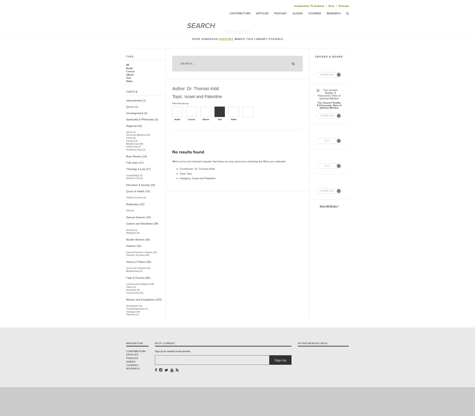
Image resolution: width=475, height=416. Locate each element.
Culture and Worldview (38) (142, 223)
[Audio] (177, 112)
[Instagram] (160, 370)
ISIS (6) (130, 210)
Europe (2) (131, 141)
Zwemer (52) (133, 246)
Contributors (136, 351)
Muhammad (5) (134, 271)
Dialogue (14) (133, 312)
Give (331, 6)
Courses (314, 13)
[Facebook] (156, 370)
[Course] (191, 112)
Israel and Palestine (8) (138, 268)
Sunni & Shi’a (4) (134, 293)
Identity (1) (131, 230)
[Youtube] (171, 370)
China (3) (131, 138)
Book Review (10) (136, 156)
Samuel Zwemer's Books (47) (141, 252)
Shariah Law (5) (134, 178)
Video (129, 81)
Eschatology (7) (134, 175)
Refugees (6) (133, 233)
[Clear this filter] (248, 112)
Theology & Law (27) (138, 169)
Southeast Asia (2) (135, 149)
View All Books (329, 206)
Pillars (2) (131, 287)
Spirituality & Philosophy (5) (142, 119)
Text (128, 78)
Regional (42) (134, 126)
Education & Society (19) (140, 185)
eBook (130, 74)
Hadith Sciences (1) (136, 197)
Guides (130, 361)
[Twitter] (166, 370)
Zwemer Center (155, 11)
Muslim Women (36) (138, 239)
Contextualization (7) (137, 309)
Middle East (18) (134, 144)
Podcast (132, 358)
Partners (343, 6)
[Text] (219, 112)
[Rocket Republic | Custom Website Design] (238, 401)
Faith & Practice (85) (138, 278)
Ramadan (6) (133, 290)
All (127, 65)
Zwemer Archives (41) (137, 255)
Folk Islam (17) (135, 162)
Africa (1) (130, 132)
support (226, 39)
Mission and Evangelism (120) (144, 299)
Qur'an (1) (132, 106)
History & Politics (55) (138, 262)
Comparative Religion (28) (140, 284)
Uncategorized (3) (136, 113)
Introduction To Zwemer (309, 6)
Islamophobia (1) (136, 100)
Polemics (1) (132, 314)
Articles (132, 354)
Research (334, 13)
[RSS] (177, 370)
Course (130, 71)
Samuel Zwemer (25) (138, 217)
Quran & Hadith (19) (138, 191)
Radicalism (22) (135, 204)
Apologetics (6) (134, 306)
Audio (129, 68)
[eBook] (205, 112)
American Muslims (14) (138, 135)
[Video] (234, 112)
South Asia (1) (133, 146)
